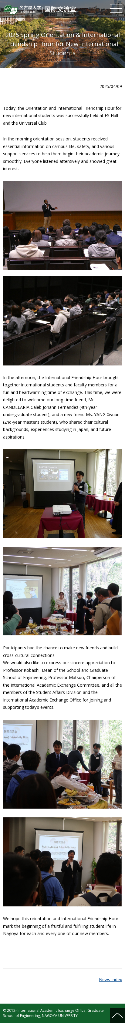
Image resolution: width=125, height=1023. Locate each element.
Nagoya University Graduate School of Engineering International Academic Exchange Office (39, 10)
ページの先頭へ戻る (117, 1015)
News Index (110, 979)
